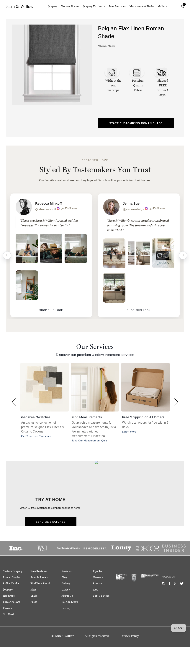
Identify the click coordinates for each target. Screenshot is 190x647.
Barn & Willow (64, 636)
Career (66, 589)
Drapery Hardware (94, 6)
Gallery (162, 6)
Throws (7, 607)
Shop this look (51, 310)
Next (183, 255)
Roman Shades (70, 6)
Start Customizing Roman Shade (136, 123)
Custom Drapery (12, 571)
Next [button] (176, 402)
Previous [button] (13, 402)
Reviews (66, 571)
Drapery (53, 6)
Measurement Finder (142, 6)
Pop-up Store (101, 595)
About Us (67, 595)
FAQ (95, 589)
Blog (64, 577)
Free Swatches (117, 6)
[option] (51, 255)
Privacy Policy (130, 636)
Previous (7, 255)
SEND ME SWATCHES (50, 521)
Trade (33, 595)
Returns (97, 583)
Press (33, 601)
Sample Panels (39, 577)
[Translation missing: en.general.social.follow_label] (163, 584)
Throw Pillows (11, 601)
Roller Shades (11, 583)
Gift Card (8, 614)
